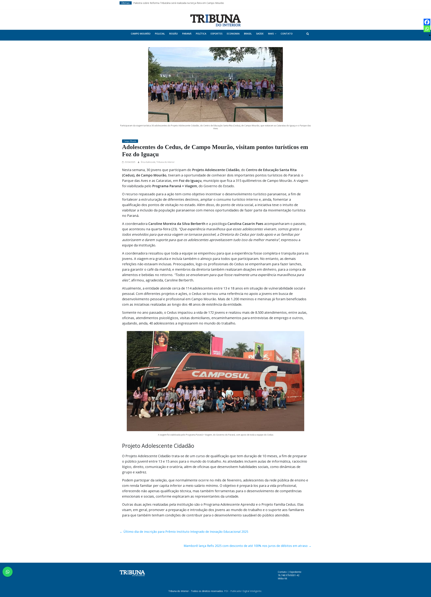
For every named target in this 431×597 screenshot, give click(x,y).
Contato (287, 33)
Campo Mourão (141, 33)
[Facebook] (427, 22)
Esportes (216, 33)
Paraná (186, 33)
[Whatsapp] (427, 28)
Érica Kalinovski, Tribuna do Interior (158, 162)
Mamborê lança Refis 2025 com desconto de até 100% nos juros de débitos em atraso (247, 546)
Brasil (248, 33)
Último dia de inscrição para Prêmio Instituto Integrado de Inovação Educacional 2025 (184, 532)
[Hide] (429, 35)
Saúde (260, 33)
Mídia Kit (282, 578)
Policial (160, 33)
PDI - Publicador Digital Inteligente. (243, 591)
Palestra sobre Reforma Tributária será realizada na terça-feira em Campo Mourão (178, 3)
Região (173, 33)
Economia (233, 33)
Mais (271, 33)
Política (201, 33)
